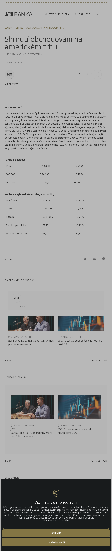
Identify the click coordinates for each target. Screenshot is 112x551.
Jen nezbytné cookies (56, 542)
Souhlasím (56, 532)
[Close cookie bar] (105, 485)
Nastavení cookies (83, 517)
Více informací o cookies (55, 520)
